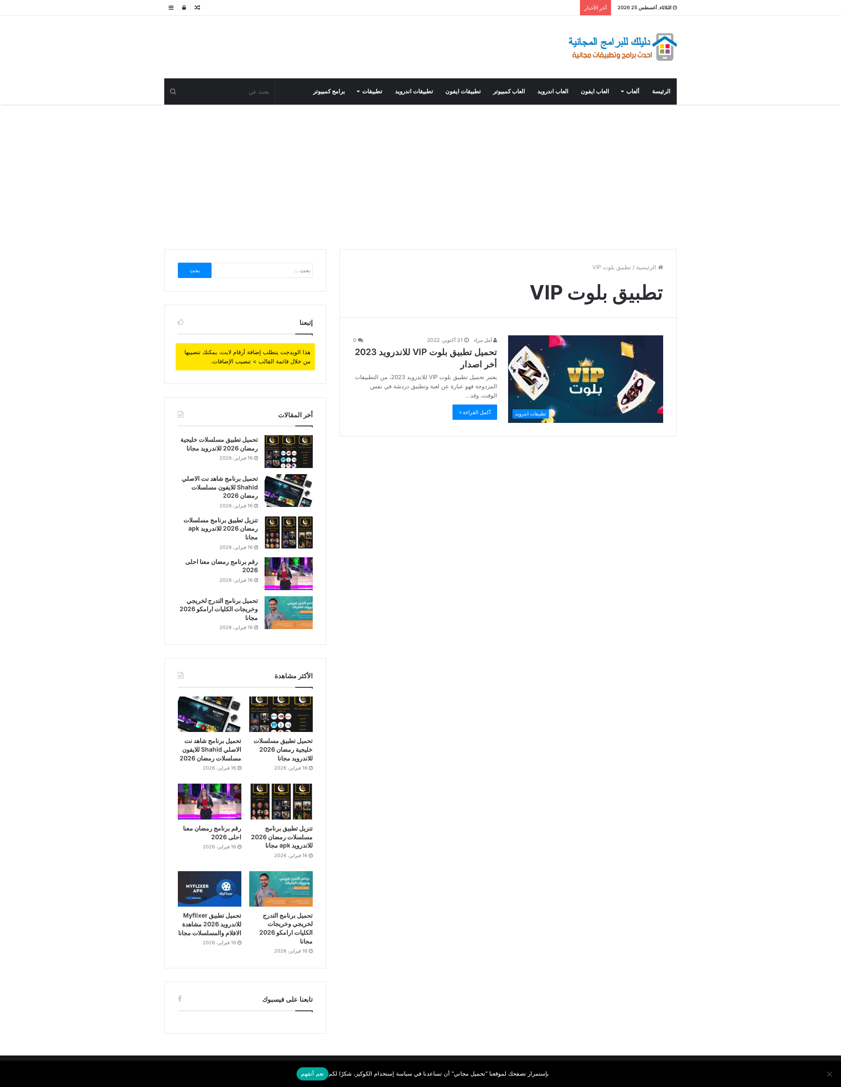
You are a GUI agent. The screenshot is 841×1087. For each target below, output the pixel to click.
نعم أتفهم (312, 1073)
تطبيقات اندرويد (414, 91)
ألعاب (633, 91)
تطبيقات (372, 91)
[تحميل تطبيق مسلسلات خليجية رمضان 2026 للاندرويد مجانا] (289, 451)
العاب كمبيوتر (509, 91)
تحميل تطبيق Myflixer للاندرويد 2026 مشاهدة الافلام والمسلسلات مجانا (209, 923)
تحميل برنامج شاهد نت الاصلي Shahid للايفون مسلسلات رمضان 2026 (220, 487)
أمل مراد (483, 340)
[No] (830, 1073)
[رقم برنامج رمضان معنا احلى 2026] (289, 573)
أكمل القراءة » (475, 412)
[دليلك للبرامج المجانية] (622, 47)
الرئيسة (661, 91)
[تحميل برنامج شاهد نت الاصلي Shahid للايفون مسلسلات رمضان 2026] (289, 490)
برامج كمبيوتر (329, 91)
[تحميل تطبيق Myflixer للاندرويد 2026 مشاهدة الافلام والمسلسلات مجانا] (209, 889)
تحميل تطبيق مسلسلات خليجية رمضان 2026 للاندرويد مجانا (283, 749)
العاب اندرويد (553, 91)
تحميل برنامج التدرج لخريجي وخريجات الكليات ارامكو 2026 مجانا (219, 609)
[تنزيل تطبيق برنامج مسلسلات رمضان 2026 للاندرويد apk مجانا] (289, 532)
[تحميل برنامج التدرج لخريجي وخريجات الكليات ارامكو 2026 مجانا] (289, 612)
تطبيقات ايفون (463, 91)
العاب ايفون (595, 91)
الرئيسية (647, 267)
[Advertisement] (420, 174)
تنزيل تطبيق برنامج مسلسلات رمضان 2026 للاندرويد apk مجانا (221, 528)
